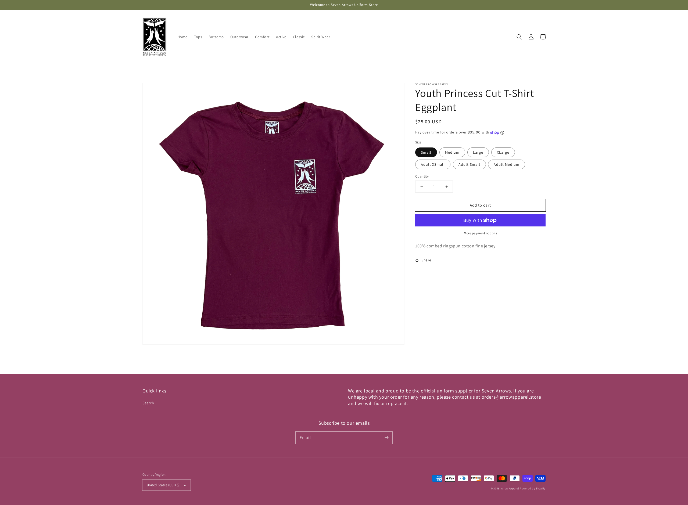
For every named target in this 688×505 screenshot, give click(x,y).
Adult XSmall (433, 164)
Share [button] (426, 260)
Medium (452, 152)
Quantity (422, 176)
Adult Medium (506, 164)
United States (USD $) (163, 485)
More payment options (480, 233)
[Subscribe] (386, 437)
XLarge (503, 152)
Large (478, 152)
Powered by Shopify (533, 488)
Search (148, 403)
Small (426, 152)
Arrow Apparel (510, 488)
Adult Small (469, 164)
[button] (519, 37)
